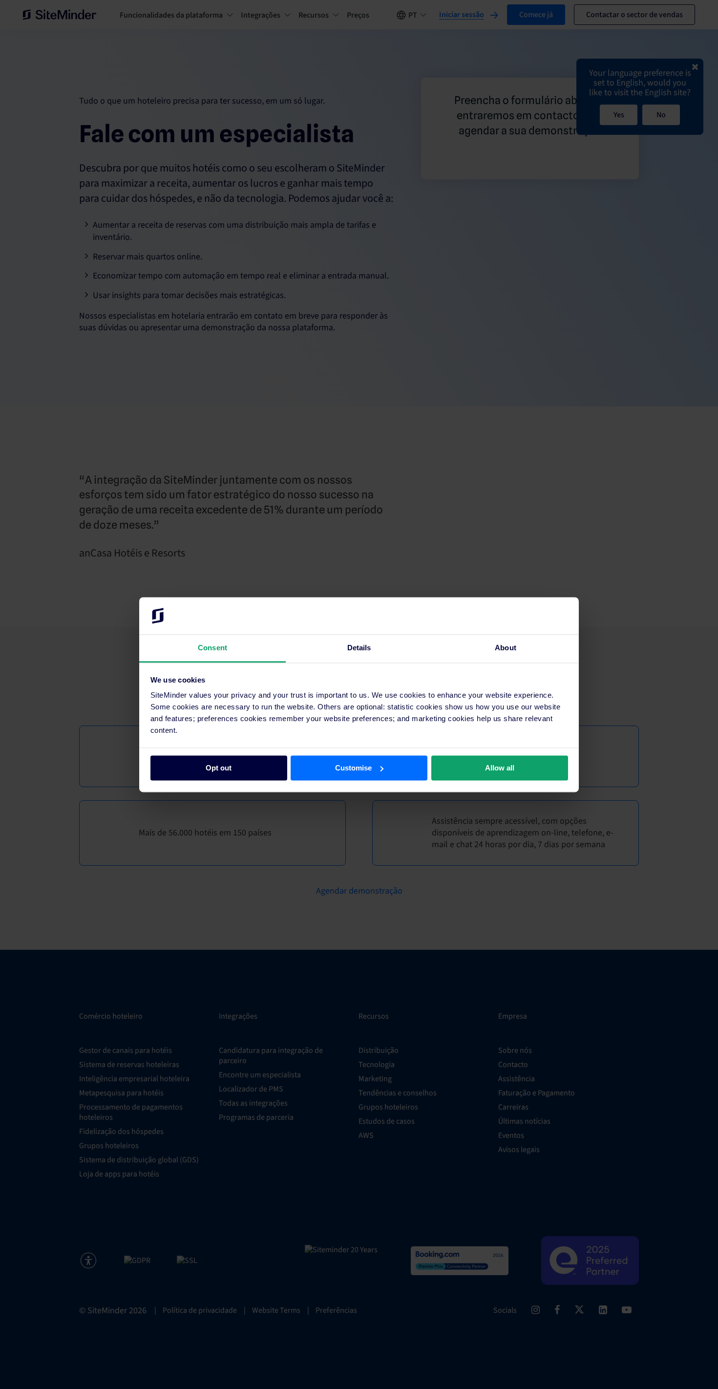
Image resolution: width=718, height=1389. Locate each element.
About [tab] (505, 648)
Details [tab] (359, 648)
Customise (353, 768)
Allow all (499, 768)
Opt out (219, 768)
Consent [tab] (212, 648)
